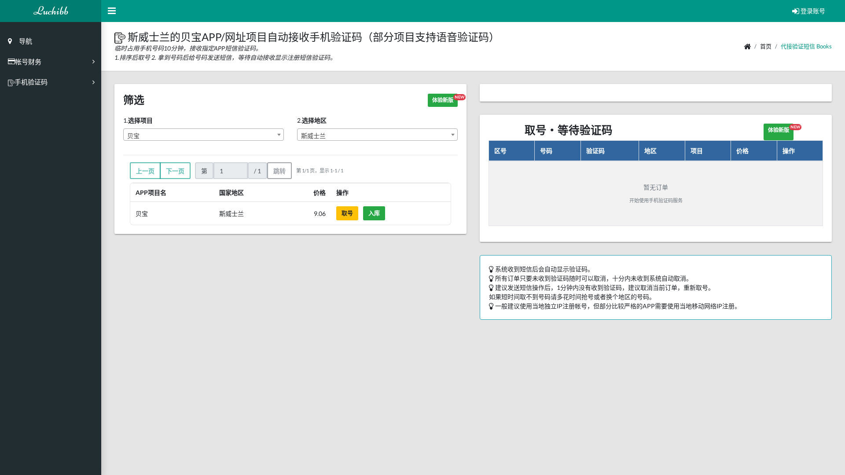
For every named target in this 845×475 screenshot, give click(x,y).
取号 (347, 212)
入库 (374, 212)
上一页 (145, 171)
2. (312, 120)
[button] (121, 36)
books (824, 46)
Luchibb (50, 11)
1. (138, 120)
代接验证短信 (798, 46)
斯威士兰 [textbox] (313, 135)
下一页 (175, 171)
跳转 (279, 171)
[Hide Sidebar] (111, 11)
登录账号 (812, 11)
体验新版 (445, 99)
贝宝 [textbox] (133, 135)
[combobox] (203, 134)
